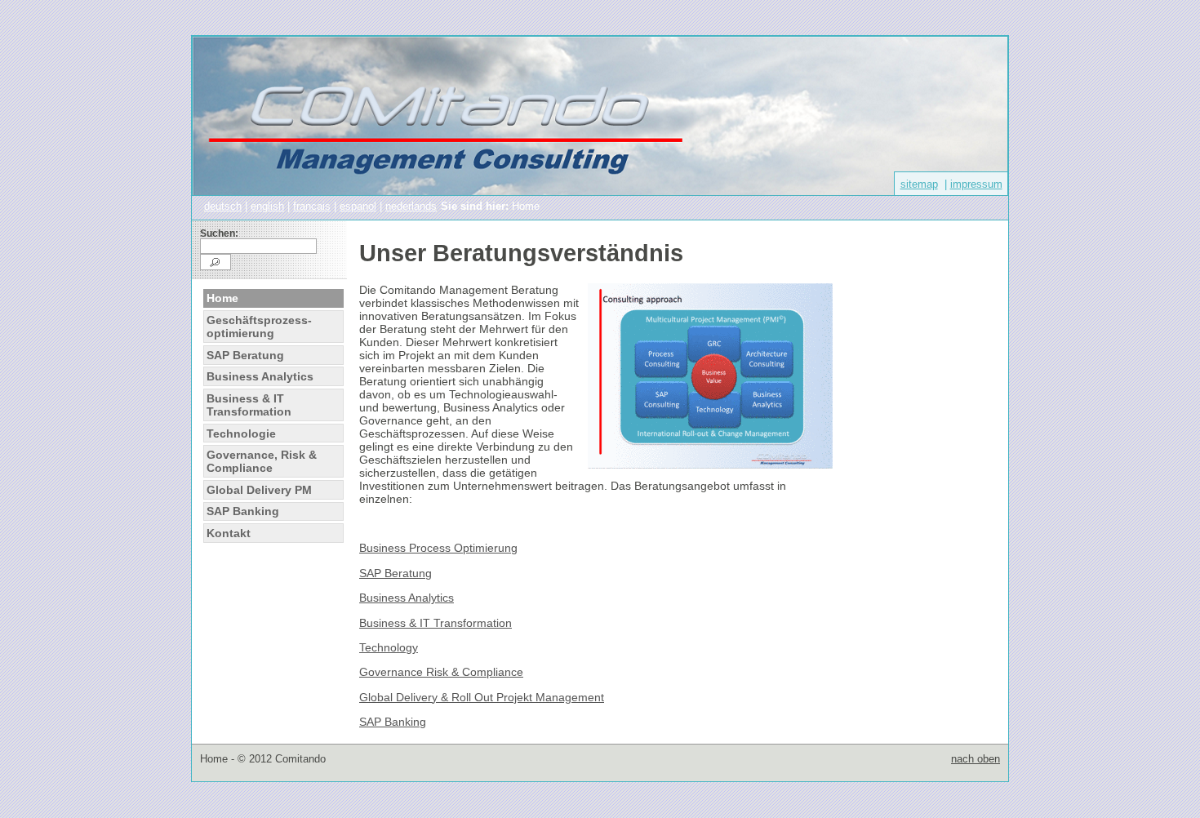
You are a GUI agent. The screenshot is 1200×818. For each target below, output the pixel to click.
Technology (388, 647)
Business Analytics (260, 376)
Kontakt (229, 533)
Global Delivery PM (259, 489)
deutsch (223, 206)
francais (312, 206)
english (267, 206)
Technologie (241, 433)
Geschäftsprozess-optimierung (259, 326)
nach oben (975, 759)
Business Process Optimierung (438, 547)
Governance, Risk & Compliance (262, 461)
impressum (976, 184)
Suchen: (219, 233)
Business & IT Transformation (249, 405)
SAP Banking (243, 511)
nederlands (411, 206)
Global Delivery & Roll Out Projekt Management (481, 697)
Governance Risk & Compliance (441, 671)
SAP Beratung (245, 355)
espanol (358, 206)
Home (222, 298)
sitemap (919, 184)
